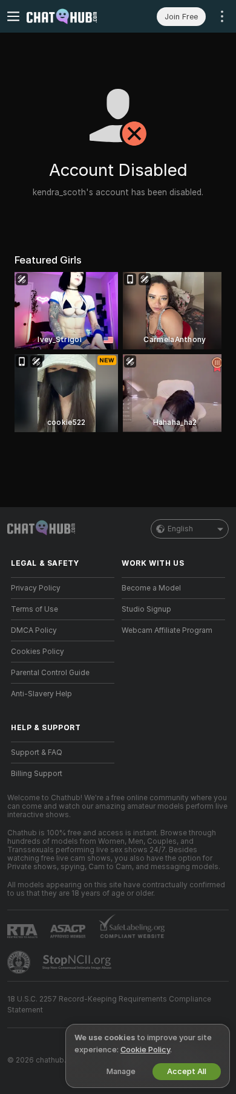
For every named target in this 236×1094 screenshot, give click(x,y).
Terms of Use (34, 609)
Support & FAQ (36, 752)
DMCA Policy (34, 630)
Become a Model (151, 588)
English (180, 529)
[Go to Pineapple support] (20, 962)
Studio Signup (146, 609)
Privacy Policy (36, 588)
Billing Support (36, 773)
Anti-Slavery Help (41, 694)
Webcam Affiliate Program (167, 630)
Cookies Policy (37, 651)
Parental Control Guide (50, 672)
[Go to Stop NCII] (78, 962)
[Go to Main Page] (72, 16)
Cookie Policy (145, 1049)
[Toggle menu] (13, 16)
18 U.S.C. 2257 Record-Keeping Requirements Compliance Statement (109, 1004)
